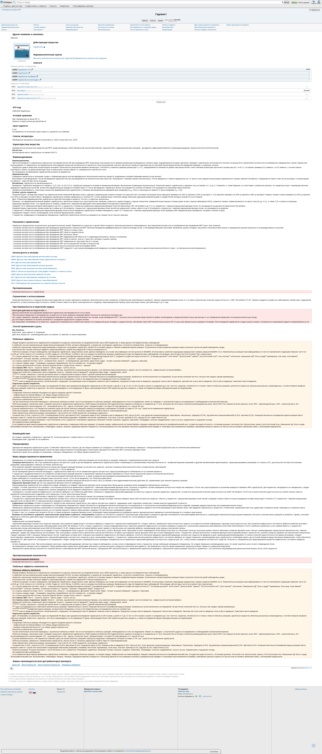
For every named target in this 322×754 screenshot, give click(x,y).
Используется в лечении (106, 27)
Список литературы (72, 25)
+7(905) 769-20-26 (207, 696)
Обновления (61, 692)
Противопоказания (104, 30)
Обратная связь (183, 691)
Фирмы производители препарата (237, 25)
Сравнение (64, 6)
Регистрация (304, 2)
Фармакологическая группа (10, 27)
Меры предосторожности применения (206, 25)
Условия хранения (40, 27)
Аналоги (53, 6)
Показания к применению (106, 25)
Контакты (32, 689)
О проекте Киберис (6, 694)
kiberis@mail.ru (188, 694)
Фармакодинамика (72, 30)
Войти (294, 2)
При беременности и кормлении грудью (143, 27)
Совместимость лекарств (35, 6)
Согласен (214, 751)
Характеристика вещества (74, 27)
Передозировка (167, 30)
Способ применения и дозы (139, 30)
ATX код (36, 25)
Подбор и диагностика (13, 6)
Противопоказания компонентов (204, 27)
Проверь (145, 20)
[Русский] (34, 692)
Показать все (161, 102)
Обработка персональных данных (11, 692)
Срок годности (38, 30)
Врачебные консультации (93, 691)
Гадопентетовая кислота (45, 87)
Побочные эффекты (168, 25)
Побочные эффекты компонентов (205, 30)
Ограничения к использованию (140, 25)
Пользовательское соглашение (10, 689)
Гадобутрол (38, 47)
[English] (30, 692)
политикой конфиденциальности (138, 751)
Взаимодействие (167, 27)
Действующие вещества (9, 25)
